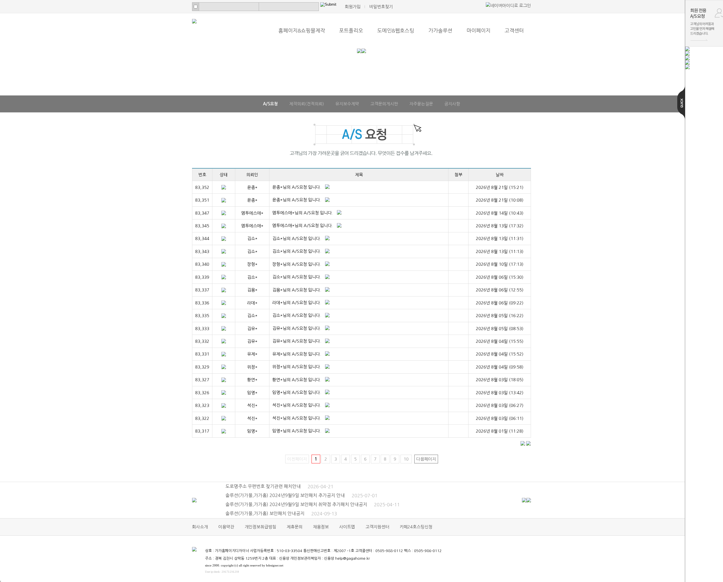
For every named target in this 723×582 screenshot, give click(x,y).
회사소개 (200, 527)
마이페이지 (479, 30)
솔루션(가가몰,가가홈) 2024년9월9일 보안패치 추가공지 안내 (301, 495)
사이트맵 (347, 527)
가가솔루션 (440, 30)
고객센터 (514, 30)
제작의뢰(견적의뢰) (306, 104)
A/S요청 (270, 104)
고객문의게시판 (384, 104)
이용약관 (226, 527)
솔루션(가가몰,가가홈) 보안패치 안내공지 (281, 513)
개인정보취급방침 (260, 527)
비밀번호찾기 (381, 7)
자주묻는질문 (421, 104)
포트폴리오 (351, 30)
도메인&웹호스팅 (395, 30)
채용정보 (321, 527)
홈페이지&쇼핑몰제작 (301, 30)
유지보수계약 (347, 104)
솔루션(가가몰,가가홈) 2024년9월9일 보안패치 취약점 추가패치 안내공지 (312, 504)
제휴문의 (294, 527)
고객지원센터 (377, 527)
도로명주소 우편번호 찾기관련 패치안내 (279, 486)
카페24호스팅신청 (416, 527)
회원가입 (353, 7)
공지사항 (452, 104)
